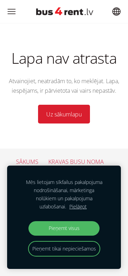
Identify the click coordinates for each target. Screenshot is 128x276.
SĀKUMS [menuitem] (27, 162)
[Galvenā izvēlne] (11, 11)
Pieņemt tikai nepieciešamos (64, 248)
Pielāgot (78, 206)
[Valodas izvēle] (116, 11)
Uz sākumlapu (64, 114)
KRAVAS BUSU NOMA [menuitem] (76, 162)
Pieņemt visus (64, 228)
